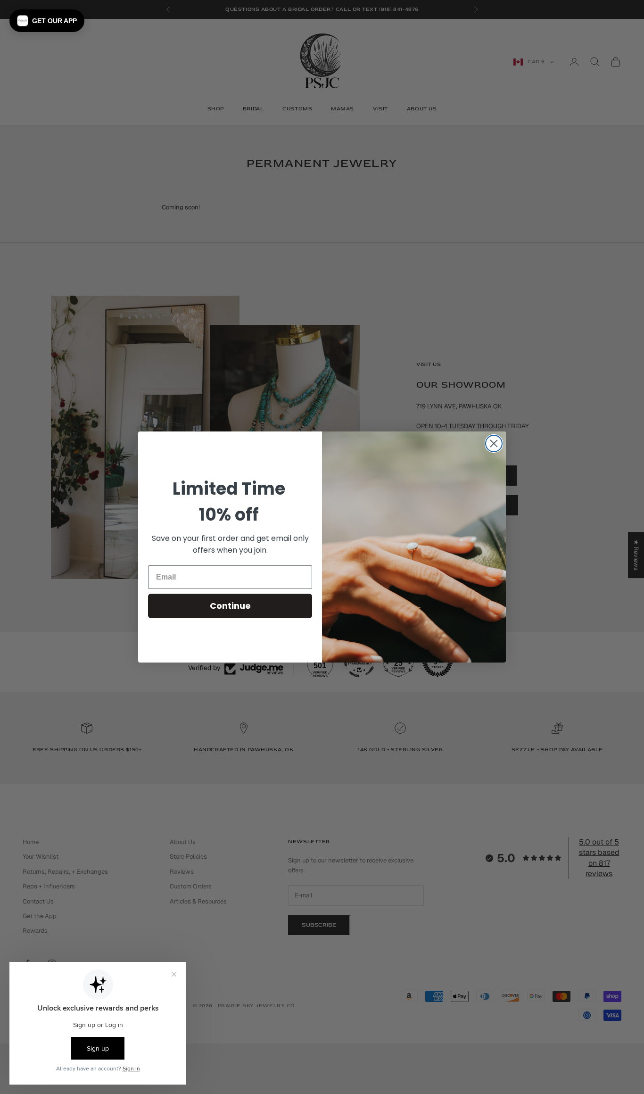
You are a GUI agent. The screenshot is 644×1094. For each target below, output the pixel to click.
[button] (46, 20)
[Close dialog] (494, 443)
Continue (230, 606)
